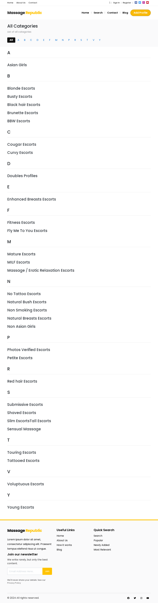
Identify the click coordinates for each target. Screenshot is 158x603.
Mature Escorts (21, 254)
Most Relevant (102, 549)
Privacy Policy (14, 583)
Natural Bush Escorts (26, 302)
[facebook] (136, 2)
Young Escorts (20, 507)
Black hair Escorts (23, 104)
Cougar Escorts (21, 144)
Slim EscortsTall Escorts (29, 420)
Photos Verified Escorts (28, 349)
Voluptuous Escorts (25, 484)
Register (127, 2)
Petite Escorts (20, 357)
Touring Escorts (21, 452)
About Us (20, 2)
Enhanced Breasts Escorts (31, 199)
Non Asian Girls (21, 326)
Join (47, 571)
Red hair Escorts (22, 381)
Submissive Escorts (25, 404)
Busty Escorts (19, 96)
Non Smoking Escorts (27, 310)
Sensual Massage (24, 429)
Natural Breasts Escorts (29, 318)
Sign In (116, 2)
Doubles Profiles (22, 175)
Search (98, 12)
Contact (33, 2)
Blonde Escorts (21, 88)
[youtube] (147, 2)
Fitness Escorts (21, 222)
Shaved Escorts (21, 412)
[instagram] (143, 2)
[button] (109, 2)
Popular (98, 540)
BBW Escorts (18, 121)
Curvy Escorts (20, 152)
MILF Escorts (18, 262)
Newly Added (101, 545)
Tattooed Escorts (23, 460)
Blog (125, 12)
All (11, 40)
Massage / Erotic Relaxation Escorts (40, 270)
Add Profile (141, 12)
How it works (64, 545)
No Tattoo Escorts (24, 293)
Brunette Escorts (22, 112)
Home (10, 2)
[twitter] (140, 2)
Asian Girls (17, 64)
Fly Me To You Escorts (27, 230)
